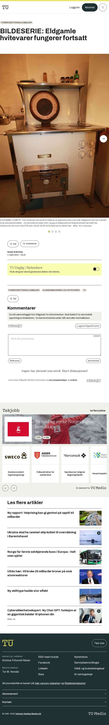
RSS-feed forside (48, 657)
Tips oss (99, 643)
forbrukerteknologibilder (16, 22)
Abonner (90, 7)
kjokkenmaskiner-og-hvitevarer (61, 290)
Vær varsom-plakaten (47, 683)
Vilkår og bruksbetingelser (89, 668)
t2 (84, 290)
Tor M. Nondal (10, 671)
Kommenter (31, 244)
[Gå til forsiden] (5, 7)
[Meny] (103, 7)
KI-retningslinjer (83, 674)
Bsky (41, 674)
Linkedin (43, 668)
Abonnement (10, 693)
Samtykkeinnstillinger (86, 662)
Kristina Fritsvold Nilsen (16, 660)
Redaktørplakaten (75, 683)
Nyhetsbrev (81, 657)
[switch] (96, 269)
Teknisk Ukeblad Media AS (28, 714)
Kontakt (7, 702)
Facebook (44, 662)
